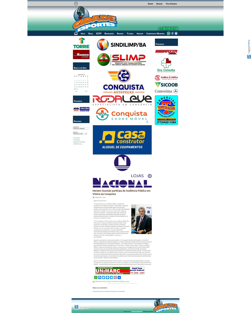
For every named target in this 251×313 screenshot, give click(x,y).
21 (85, 84)
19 (81, 84)
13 (83, 82)
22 (87, 84)
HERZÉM (121, 281)
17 (77, 84)
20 (83, 84)
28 (85, 87)
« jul (76, 91)
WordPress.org (78, 144)
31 (77, 89)
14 (85, 82)
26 (81, 87)
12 (81, 82)
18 (79, 84)
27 (83, 87)
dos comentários (79, 142)
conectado (106, 291)
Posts (77, 140)
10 (77, 82)
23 (74, 87)
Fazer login (77, 138)
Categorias (76, 127)
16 (74, 84)
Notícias (105, 281)
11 (79, 82)
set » (86, 91)
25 (79, 87)
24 (77, 87)
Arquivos (75, 132)
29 (87, 87)
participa (127, 281)
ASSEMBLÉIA (114, 281)
